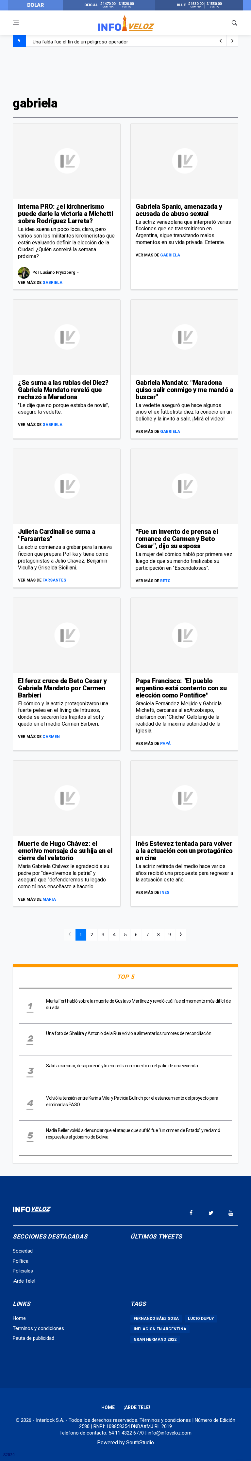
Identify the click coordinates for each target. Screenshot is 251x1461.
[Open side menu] (16, 23)
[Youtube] (230, 1212)
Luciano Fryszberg (58, 272)
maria (49, 899)
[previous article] (232, 41)
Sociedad (23, 1251)
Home (19, 1318)
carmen (51, 736)
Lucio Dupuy (201, 1318)
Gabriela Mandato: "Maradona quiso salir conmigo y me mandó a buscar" (184, 390)
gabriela (52, 282)
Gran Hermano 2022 (155, 1339)
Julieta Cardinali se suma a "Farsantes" (56, 535)
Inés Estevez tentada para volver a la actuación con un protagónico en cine (184, 851)
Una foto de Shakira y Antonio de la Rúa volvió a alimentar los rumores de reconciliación (128, 1033)
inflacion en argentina (160, 1329)
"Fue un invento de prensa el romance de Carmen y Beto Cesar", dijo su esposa (177, 539)
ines (164, 892)
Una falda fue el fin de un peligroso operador (80, 41)
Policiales (23, 1271)
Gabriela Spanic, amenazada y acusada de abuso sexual (179, 210)
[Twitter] (210, 1212)
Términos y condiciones (38, 1328)
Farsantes (54, 580)
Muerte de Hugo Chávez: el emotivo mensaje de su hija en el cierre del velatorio (65, 851)
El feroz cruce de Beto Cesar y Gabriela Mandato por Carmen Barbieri (62, 688)
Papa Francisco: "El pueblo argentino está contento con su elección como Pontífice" (181, 688)
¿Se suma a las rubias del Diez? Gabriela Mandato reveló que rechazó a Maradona (63, 390)
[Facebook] (190, 1212)
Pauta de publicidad (33, 1338)
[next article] (220, 41)
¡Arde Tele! (24, 1281)
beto (165, 581)
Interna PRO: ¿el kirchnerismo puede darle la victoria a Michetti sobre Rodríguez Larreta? (65, 214)
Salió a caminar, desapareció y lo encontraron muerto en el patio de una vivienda (122, 1065)
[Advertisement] (125, 71)
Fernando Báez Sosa (156, 1318)
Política (20, 1261)
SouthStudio (140, 1442)
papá (165, 743)
